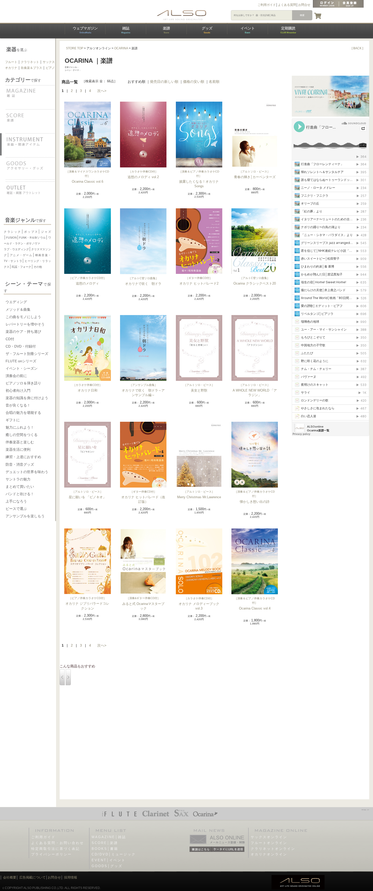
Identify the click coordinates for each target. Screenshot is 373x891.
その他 (37, 266)
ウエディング (16, 302)
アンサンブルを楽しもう (25, 516)
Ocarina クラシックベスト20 (254, 283)
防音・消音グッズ (20, 464)
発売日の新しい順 (164, 82)
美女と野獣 (199, 390)
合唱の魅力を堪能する (23, 413)
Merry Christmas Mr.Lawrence (199, 497)
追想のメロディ (87, 283)
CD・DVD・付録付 (21, 346)
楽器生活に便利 (18, 449)
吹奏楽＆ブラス (31, 68)
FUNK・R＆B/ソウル (32, 237)
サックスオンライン (269, 837)
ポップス (31, 231)
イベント (248, 30)
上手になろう (16, 501)
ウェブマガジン (85, 30)
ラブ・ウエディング (16, 249)
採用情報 (70, 877)
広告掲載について (32, 877)
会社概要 (9, 877)
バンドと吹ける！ (20, 494)
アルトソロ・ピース (254, 171)
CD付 (10, 339)
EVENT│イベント (109, 860)
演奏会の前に (16, 376)
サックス (49, 62)
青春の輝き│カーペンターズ (255, 177)
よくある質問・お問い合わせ (57, 843)
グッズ (207, 30)
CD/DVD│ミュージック (114, 854)
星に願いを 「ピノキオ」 (87, 497)
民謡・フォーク (21, 266)
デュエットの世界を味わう (27, 472)
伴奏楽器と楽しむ (20, 442)
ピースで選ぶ (16, 509)
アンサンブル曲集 (143, 384)
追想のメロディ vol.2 (143, 177)
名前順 (214, 82)
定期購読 (288, 30)
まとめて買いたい (20, 486)
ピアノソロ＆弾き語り (23, 383)
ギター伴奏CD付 (199, 277)
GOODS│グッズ (107, 866)
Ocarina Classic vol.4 (254, 608)
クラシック (12, 231)
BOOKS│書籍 (105, 849)
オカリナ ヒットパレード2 (198, 283)
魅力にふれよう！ (20, 427)
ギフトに (13, 420)
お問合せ (304, 4)
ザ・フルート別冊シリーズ (27, 354)
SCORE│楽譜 (105, 843)
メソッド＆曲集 (18, 309)
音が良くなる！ (18, 405)
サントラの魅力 (18, 479)
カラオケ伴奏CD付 (143, 171)
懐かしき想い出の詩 (254, 502)
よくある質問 (287, 4)
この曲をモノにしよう (23, 317)
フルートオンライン (269, 843)
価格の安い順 (193, 82)
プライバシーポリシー (51, 854)
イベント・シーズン (22, 368)
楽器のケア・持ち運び (23, 332)
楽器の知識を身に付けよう (27, 398)
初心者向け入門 (18, 390)
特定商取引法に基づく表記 (55, 849)
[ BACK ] (357, 48)
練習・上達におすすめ (23, 457)
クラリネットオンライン (273, 849)
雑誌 (125, 30)
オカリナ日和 (87, 390)
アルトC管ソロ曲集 (143, 278)
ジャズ (45, 231)
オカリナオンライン (269, 854)
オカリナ (11, 68)
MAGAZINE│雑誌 (109, 837)
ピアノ (50, 68)
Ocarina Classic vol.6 (87, 181)
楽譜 (166, 30)
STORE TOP (74, 48)
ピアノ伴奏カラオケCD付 (88, 277)
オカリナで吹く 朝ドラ (143, 284)
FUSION (11, 237)
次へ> (101, 91)
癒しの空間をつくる (22, 435)
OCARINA (121, 48)
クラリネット (30, 62)
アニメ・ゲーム (20, 255)
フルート (11, 62)
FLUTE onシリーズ (21, 361)
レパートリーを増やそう (25, 324)
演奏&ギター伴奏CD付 (143, 598)
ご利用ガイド (267, 4)
